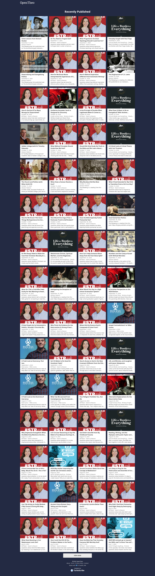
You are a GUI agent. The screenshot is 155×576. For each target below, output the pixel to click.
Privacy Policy (79, 563)
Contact (86, 563)
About (68, 563)
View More (77, 555)
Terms (73, 563)
